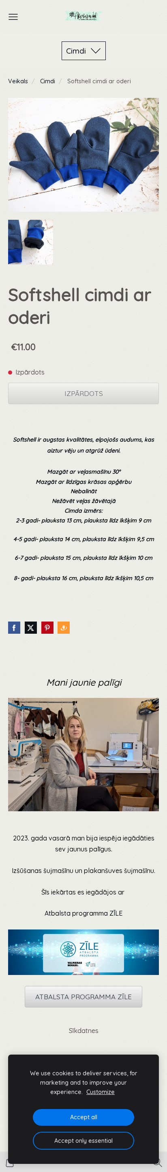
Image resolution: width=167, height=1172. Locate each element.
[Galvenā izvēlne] (13, 17)
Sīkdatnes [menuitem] (83, 1031)
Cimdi (47, 81)
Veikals (18, 81)
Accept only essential (83, 1140)
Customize (100, 1092)
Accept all (83, 1117)
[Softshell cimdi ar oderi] (30, 242)
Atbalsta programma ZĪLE (83, 913)
